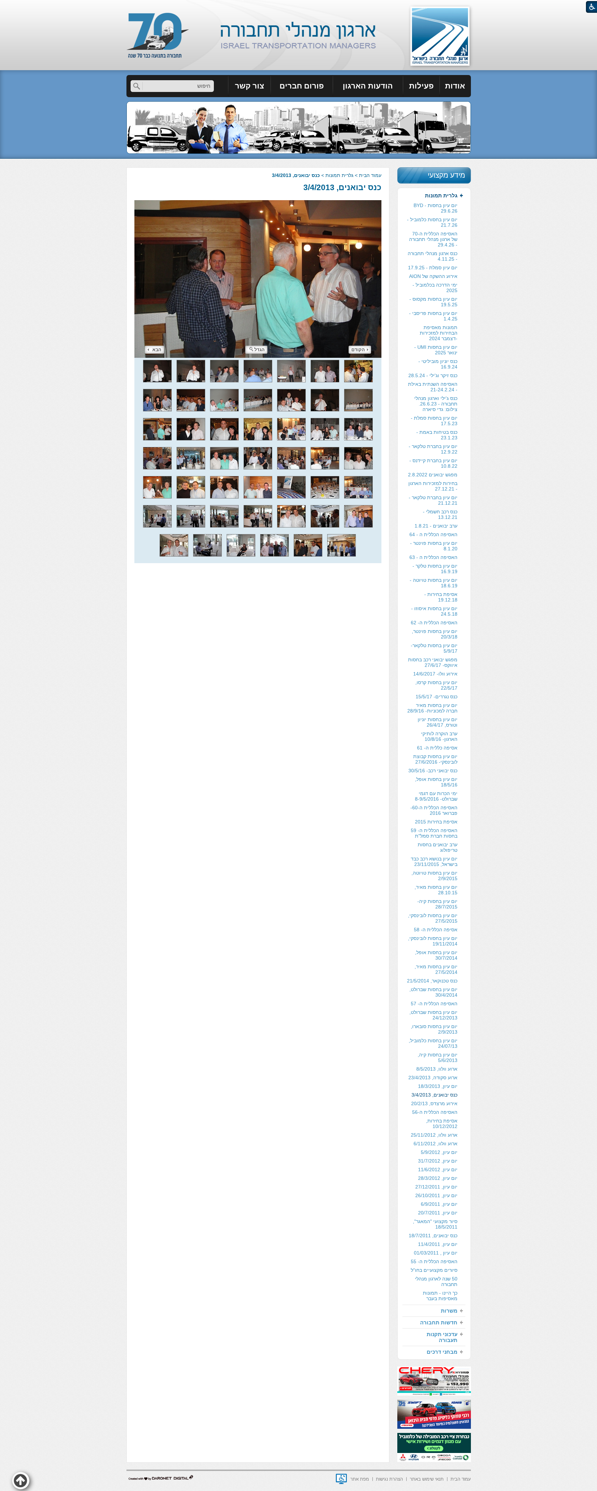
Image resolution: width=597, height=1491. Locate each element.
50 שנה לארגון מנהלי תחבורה (436, 1281)
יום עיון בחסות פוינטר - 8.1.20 (433, 545)
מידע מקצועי (446, 175)
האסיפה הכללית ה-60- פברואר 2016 (433, 810)
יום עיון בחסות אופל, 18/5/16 (436, 782)
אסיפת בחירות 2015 (436, 821)
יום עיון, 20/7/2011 (437, 1212)
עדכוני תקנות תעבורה (442, 1337)
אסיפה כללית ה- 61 (437, 748)
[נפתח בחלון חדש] (341, 1479)
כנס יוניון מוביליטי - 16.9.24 (437, 364)
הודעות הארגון (368, 86)
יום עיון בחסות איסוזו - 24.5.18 (434, 611)
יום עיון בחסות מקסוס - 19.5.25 (433, 301)
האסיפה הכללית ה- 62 (434, 622)
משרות (449, 1311)
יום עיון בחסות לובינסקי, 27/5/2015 (432, 918)
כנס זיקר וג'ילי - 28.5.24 (432, 375)
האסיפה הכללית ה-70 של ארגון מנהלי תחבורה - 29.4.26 (433, 239)
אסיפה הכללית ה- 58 (435, 929)
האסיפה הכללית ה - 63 (433, 557)
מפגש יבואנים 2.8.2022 (432, 474)
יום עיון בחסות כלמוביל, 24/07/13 (433, 1043)
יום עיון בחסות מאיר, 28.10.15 (436, 889)
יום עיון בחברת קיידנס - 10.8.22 (433, 463)
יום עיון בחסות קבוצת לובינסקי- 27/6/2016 (435, 759)
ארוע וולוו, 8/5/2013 (436, 1069)
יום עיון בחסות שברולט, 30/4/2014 (433, 992)
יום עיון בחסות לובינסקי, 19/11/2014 (432, 941)
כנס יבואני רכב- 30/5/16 (432, 770)
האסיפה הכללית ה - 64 (433, 534)
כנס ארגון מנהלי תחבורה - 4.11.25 (432, 256)
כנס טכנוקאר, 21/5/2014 (432, 981)
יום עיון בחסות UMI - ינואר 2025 (435, 349)
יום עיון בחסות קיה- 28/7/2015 (437, 904)
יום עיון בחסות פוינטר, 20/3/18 (434, 634)
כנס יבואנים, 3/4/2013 (342, 187)
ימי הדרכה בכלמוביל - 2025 (435, 287)
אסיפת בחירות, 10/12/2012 (441, 1123)
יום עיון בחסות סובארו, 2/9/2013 (434, 1029)
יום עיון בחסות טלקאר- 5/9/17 (434, 648)
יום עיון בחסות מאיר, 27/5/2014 (436, 969)
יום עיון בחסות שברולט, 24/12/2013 (433, 1015)
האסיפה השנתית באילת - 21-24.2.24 (432, 386)
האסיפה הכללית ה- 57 (434, 1003)
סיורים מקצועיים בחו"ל (434, 1270)
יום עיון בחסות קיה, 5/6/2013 (437, 1057)
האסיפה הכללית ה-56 (434, 1112)
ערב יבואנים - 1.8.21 (436, 526)
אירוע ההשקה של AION (433, 276)
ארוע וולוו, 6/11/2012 (435, 1143)
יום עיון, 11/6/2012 (437, 1169)
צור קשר (249, 86)
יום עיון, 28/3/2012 (437, 1178)
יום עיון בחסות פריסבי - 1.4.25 (433, 316)
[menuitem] (455, 86)
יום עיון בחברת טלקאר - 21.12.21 (433, 500)
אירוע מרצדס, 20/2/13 (434, 1103)
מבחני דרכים (442, 1352)
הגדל (259, 349)
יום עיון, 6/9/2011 (439, 1204)
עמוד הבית (370, 175)
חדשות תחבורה (438, 1322)
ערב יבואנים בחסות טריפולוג (437, 847)
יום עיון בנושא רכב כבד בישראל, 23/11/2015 (434, 861)
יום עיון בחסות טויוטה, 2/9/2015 (434, 875)
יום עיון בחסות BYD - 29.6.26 (435, 208)
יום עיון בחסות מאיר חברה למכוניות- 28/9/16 (432, 708)
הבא (156, 349)
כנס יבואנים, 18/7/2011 (433, 1235)
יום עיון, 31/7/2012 (437, 1161)
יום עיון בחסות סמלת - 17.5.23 (434, 420)
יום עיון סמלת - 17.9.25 (432, 267)
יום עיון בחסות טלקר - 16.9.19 (435, 568)
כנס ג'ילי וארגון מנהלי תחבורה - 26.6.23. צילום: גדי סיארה (435, 403)
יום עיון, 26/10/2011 (436, 1195)
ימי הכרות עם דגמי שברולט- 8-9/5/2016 (436, 796)
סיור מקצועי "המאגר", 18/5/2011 (435, 1224)
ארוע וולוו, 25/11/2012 (434, 1135)
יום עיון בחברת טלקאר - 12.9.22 (433, 449)
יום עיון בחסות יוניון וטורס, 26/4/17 (437, 722)
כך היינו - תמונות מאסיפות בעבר (440, 1295)
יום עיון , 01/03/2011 (435, 1253)
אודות (455, 86)
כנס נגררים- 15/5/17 (436, 696)
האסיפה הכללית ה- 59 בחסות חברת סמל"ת (434, 833)
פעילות (421, 86)
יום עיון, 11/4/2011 (437, 1244)
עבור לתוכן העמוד (298, 7)
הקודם (358, 349)
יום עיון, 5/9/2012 (439, 1152)
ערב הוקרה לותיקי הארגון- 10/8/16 (439, 736)
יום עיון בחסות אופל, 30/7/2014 (436, 955)
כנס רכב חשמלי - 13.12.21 (440, 514)
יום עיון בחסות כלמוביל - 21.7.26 (432, 222)
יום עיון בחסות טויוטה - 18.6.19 (433, 582)
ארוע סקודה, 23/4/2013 (432, 1077)
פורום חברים (301, 86)
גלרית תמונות (339, 175)
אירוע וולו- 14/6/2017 (435, 674)
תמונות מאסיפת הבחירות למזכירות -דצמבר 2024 (438, 333)
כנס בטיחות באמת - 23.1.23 (436, 434)
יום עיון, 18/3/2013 (437, 1086)
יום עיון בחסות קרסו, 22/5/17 (436, 685)
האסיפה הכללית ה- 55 (434, 1261)
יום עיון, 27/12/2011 (436, 1187)
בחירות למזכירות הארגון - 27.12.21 (432, 486)
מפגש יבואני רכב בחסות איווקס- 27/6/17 (432, 662)
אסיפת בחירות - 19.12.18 (440, 597)
